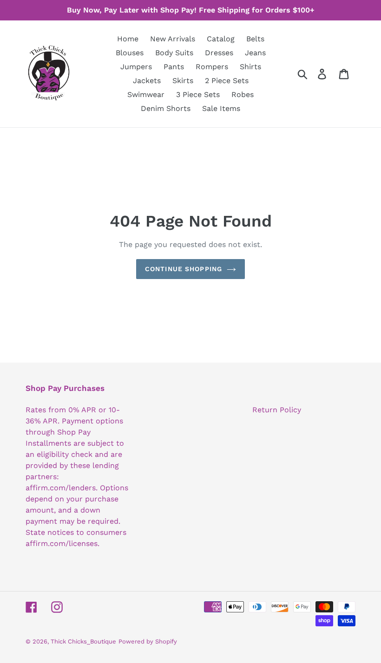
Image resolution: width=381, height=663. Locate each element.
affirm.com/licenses (62, 543)
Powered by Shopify (147, 641)
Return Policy (276, 409)
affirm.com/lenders (61, 487)
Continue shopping (183, 269)
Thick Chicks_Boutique (83, 641)
